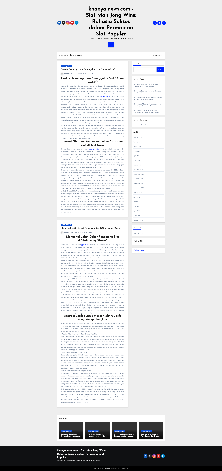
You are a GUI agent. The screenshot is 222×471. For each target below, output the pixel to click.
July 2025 (136, 197)
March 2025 (137, 215)
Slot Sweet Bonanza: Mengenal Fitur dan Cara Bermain (97, 436)
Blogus (116, 468)
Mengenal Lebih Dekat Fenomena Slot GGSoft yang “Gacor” (91, 228)
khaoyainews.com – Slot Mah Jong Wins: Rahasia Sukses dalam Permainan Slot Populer (81, 454)
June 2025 (137, 202)
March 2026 (137, 160)
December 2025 (138, 174)
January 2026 (138, 169)
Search (136, 64)
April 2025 (136, 211)
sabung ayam (105, 96)
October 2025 (138, 183)
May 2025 (136, 206)
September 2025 (139, 188)
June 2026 (137, 146)
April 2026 (136, 156)
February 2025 (138, 220)
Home (111, 45)
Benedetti (67, 73)
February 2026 (138, 165)
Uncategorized (66, 66)
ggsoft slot (85, 245)
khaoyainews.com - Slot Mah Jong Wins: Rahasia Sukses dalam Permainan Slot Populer (111, 22)
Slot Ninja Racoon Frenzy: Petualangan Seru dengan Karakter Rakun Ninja (124, 436)
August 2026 (137, 137)
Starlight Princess (139, 250)
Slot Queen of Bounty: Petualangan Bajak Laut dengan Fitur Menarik (150, 436)
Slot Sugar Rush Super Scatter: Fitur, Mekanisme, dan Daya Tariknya (70, 436)
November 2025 (138, 179)
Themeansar (125, 468)
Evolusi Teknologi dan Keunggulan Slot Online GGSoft (88, 70)
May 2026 (136, 151)
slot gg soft (94, 149)
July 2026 (136, 142)
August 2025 (137, 192)
